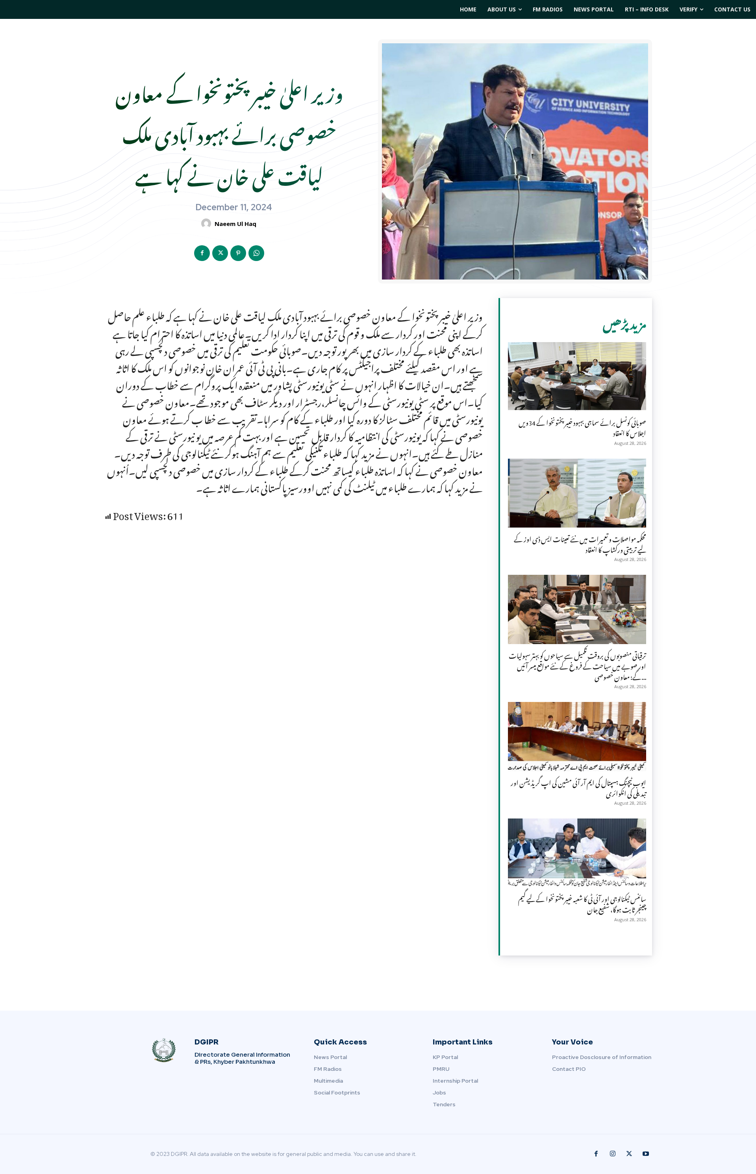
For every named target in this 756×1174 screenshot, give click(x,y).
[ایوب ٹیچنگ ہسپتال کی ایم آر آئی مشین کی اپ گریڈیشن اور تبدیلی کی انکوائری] (577, 736)
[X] (220, 253)
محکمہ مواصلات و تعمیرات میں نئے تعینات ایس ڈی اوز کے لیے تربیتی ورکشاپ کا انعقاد (580, 543)
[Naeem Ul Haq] (207, 223)
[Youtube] (645, 1154)
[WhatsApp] (256, 253)
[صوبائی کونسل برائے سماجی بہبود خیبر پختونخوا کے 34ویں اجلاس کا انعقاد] (577, 376)
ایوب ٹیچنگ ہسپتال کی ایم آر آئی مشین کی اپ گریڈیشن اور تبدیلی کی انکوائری (578, 786)
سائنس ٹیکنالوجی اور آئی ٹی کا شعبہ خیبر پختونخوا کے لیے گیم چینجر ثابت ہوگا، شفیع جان (582, 903)
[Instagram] (612, 1154)
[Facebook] (202, 253)
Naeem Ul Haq (235, 224)
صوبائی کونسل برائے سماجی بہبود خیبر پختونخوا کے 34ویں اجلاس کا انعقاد (582, 426)
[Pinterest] (238, 253)
